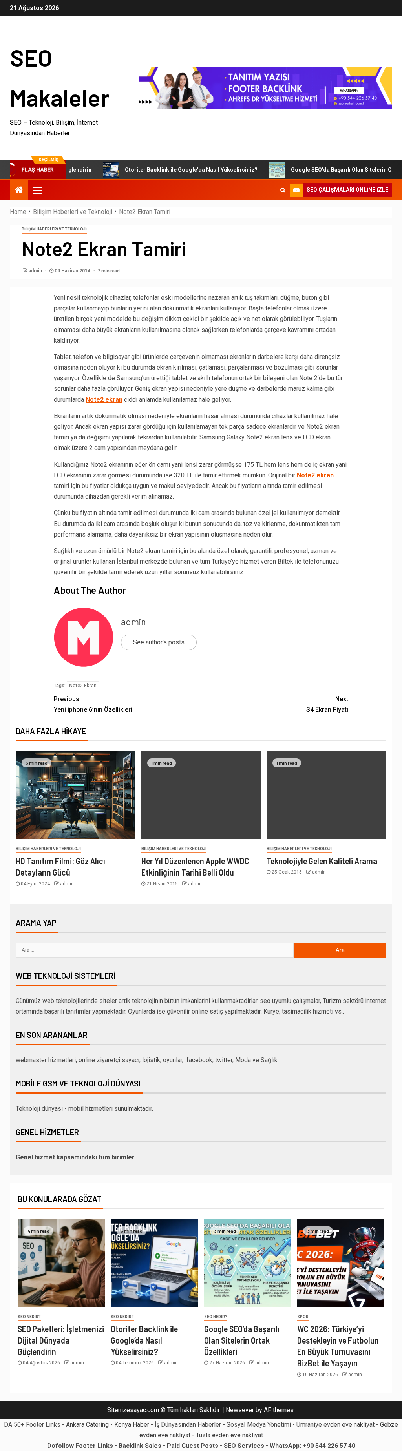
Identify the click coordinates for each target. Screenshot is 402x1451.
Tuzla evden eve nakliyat (229, 1435)
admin (36, 271)
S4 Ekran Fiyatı (327, 704)
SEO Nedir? (29, 1317)
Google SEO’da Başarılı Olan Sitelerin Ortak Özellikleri (242, 1340)
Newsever (240, 1410)
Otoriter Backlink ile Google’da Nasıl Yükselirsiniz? (169, 170)
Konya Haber (131, 1424)
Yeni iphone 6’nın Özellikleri (93, 704)
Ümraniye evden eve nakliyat (335, 1424)
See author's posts (159, 642)
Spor (303, 1317)
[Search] (283, 190)
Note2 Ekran (83, 685)
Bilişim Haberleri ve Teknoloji (54, 229)
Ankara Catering (87, 1424)
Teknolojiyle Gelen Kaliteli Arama (322, 861)
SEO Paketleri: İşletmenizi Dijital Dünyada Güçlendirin (61, 1340)
